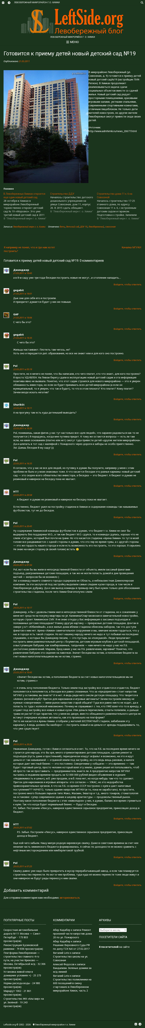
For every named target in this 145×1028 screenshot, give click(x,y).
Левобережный (96, 226)
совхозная (110, 226)
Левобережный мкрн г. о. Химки (29, 226)
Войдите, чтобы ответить (127, 284)
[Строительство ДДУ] (73, 202)
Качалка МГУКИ (131, 247)
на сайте (114, 946)
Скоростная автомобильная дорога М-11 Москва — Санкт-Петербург (22, 933)
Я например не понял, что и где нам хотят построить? (29, 249)
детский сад (72, 226)
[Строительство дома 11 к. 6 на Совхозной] (120, 206)
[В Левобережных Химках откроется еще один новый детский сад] (27, 206)
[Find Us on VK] (3, 3)
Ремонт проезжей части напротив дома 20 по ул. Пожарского (72, 933)
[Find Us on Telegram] (9, 3)
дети (62, 226)
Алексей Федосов (63, 964)
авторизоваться (69, 897)
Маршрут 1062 (12, 991)
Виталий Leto (61, 952)
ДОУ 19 (83, 226)
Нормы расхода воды (17, 983)
